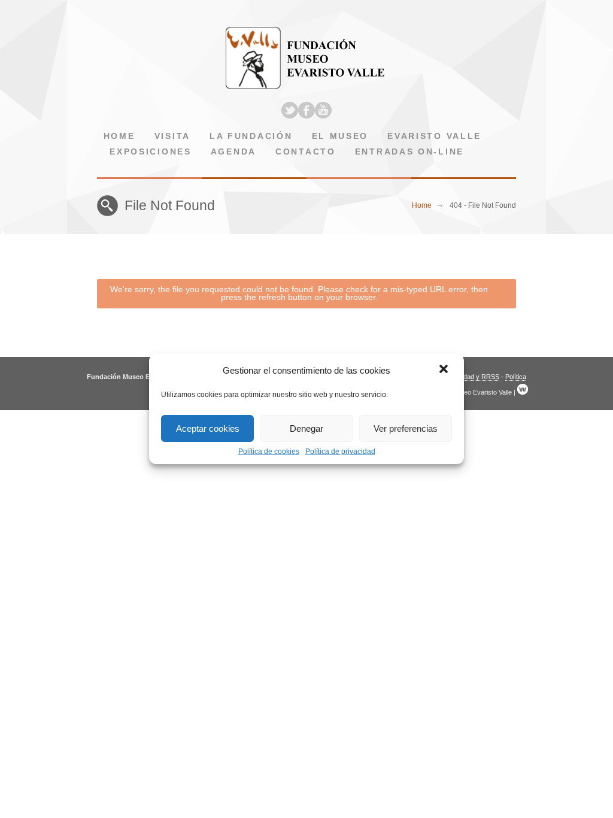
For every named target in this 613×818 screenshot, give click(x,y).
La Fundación (251, 136)
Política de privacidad (340, 451)
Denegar (306, 428)
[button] (445, 370)
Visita (172, 136)
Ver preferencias (406, 428)
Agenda (233, 151)
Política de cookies (268, 451)
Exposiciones (150, 151)
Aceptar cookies (207, 428)
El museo (340, 136)
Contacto (305, 151)
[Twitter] (289, 110)
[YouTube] (323, 110)
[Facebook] (306, 110)
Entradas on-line (409, 151)
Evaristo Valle (434, 136)
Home (119, 136)
